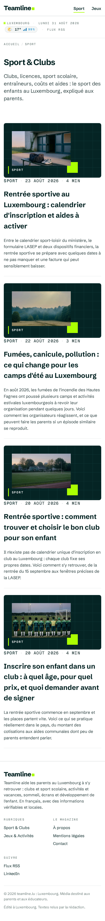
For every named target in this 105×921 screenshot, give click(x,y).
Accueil (12, 44)
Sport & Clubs (17, 827)
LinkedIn (12, 873)
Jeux (96, 8)
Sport (79, 8)
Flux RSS (56, 29)
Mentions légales (69, 835)
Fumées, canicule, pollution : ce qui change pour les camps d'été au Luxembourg (51, 365)
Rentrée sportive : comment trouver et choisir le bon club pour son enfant (52, 527)
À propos (61, 827)
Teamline (17, 8)
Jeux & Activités (19, 835)
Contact (60, 843)
